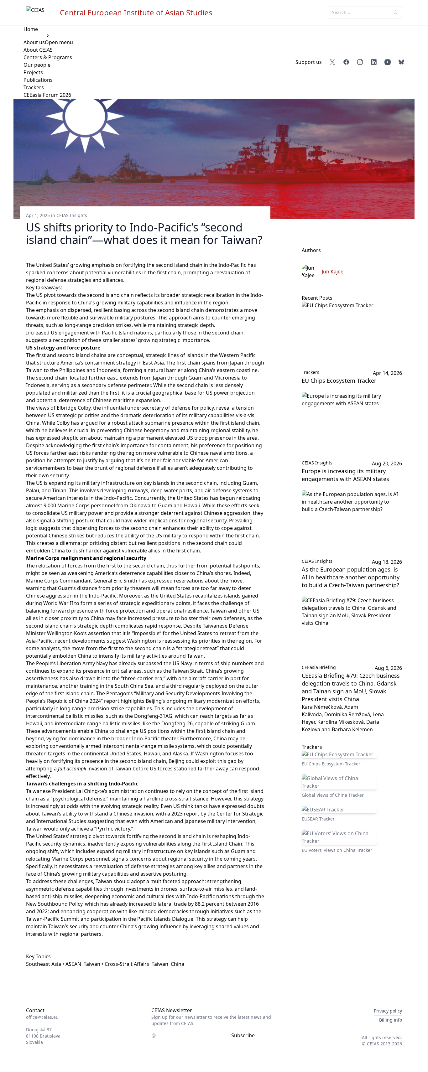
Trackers (33, 87)
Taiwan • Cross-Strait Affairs (116, 964)
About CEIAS (38, 49)
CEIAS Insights (71, 215)
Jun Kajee (332, 271)
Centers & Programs (47, 57)
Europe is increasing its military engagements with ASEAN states (345, 475)
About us (34, 42)
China (177, 964)
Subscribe (243, 1035)
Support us (308, 62)
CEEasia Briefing (319, 667)
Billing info (390, 1020)
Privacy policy (388, 1011)
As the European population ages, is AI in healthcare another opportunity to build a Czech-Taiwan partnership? (350, 577)
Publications (38, 79)
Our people (36, 64)
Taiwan (160, 964)
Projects (33, 72)
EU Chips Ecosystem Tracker (339, 380)
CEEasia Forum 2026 (47, 94)
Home (30, 29)
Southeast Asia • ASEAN (53, 964)
